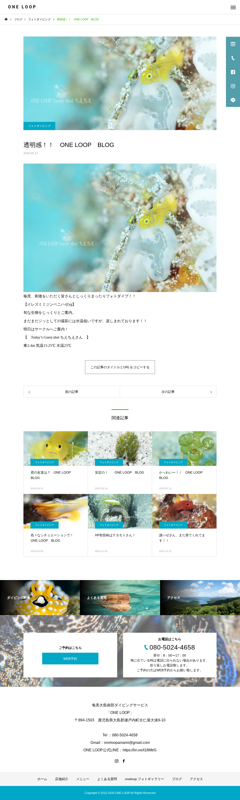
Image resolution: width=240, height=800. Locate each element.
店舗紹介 (61, 779)
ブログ (177, 779)
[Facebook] (123, 761)
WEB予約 (70, 658)
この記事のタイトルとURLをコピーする (120, 367)
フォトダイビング (39, 126)
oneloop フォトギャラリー (144, 779)
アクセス (196, 779)
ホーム (42, 779)
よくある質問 (107, 779)
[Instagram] (116, 761)
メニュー (82, 779)
